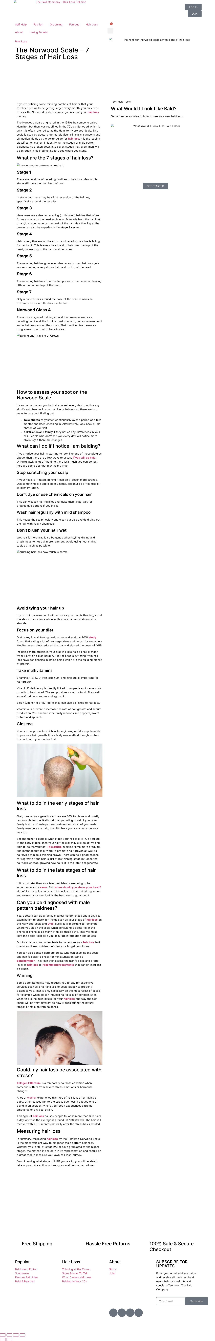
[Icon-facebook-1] (130, 1312)
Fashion (38, 24)
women (31, 1097)
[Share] (16, 1334)
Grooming (56, 24)
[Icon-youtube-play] (113, 1312)
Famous (74, 24)
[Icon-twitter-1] (138, 1312)
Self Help (21, 24)
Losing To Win (39, 32)
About (19, 32)
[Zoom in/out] (3, 1334)
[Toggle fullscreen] (9, 1334)
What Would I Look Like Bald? (144, 108)
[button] (110, 31)
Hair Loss (92, 24)
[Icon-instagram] (122, 1312)
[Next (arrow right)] (9, 1339)
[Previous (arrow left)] (3, 1339)
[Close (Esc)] (22, 1334)
